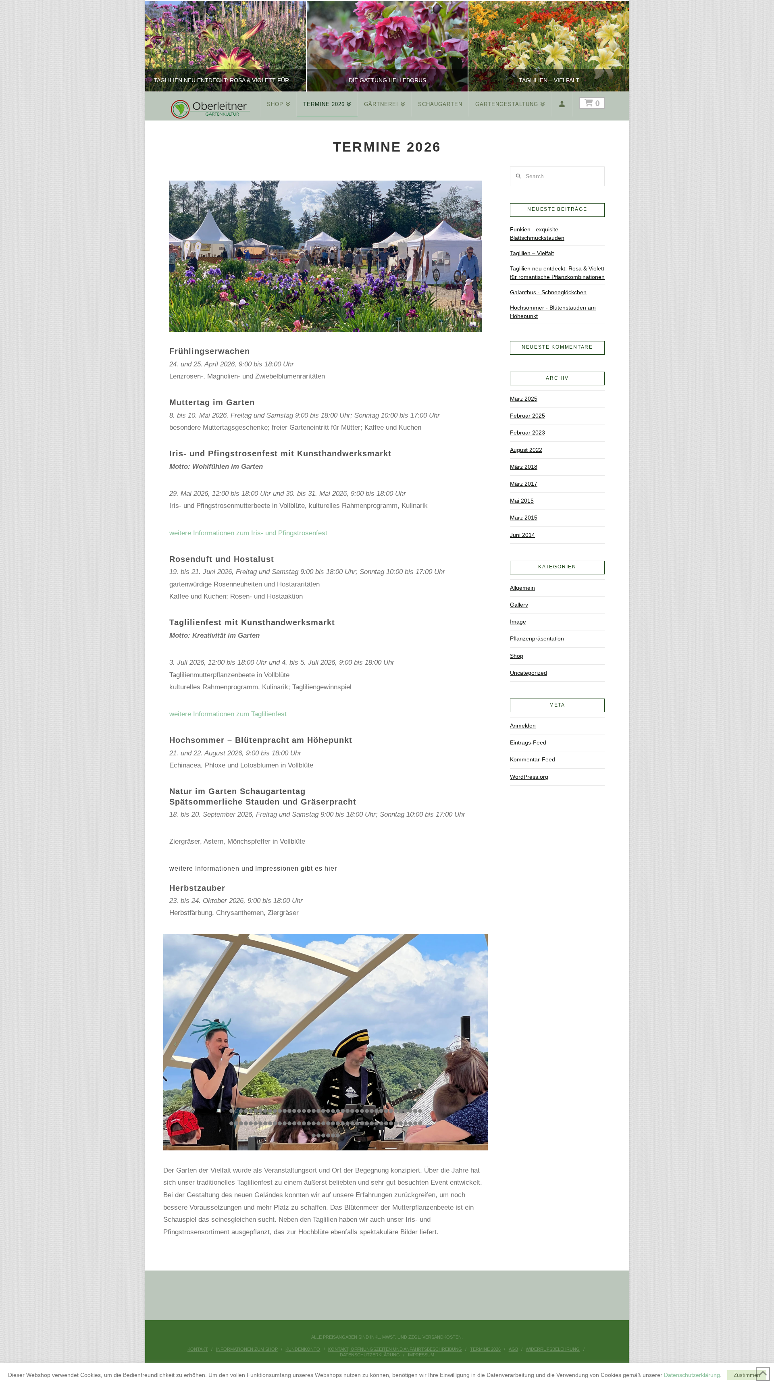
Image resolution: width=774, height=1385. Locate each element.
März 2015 (523, 517)
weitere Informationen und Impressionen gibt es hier (253, 868)
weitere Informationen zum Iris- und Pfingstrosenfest (248, 533)
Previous (161, 46)
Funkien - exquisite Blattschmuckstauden (537, 233)
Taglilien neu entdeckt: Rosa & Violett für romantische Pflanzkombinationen (557, 272)
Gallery (519, 604)
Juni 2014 (522, 535)
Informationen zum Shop (247, 1349)
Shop (516, 656)
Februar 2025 (527, 415)
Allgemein (522, 587)
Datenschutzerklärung (370, 1354)
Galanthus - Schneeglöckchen (548, 292)
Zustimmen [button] (747, 1375)
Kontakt (197, 1349)
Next (612, 46)
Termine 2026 (485, 1349)
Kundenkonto (302, 1349)
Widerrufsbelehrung (553, 1349)
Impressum (421, 1354)
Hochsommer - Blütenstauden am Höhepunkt (553, 311)
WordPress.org (529, 777)
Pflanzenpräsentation (537, 638)
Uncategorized (528, 673)
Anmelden (523, 725)
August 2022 (526, 450)
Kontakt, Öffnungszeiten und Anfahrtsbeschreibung (395, 1349)
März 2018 (523, 467)
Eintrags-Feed (528, 742)
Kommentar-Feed (532, 759)
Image (518, 621)
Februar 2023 (527, 432)
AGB (513, 1349)
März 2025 (523, 398)
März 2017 (523, 483)
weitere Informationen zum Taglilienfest (228, 714)
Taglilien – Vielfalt (532, 253)
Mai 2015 (522, 500)
